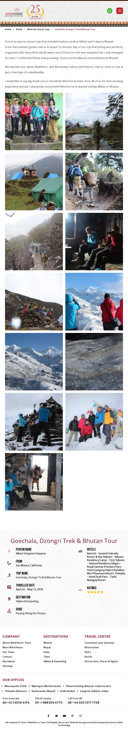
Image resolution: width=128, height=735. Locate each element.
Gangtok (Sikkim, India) (94, 691)
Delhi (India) (67, 691)
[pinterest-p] (72, 716)
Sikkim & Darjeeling (55, 661)
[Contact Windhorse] (109, 10)
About (19, 29)
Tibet (47, 656)
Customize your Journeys (99, 642)
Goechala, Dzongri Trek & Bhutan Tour (75, 29)
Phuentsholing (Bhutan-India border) (88, 686)
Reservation (91, 647)
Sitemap (7, 666)
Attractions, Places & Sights (101, 661)
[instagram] (80, 716)
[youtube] (64, 716)
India (46, 652)
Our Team (8, 652)
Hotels (88, 656)
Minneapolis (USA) (15, 686)
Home (8, 29)
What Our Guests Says (38, 29)
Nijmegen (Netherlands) (46, 686)
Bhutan (48, 642)
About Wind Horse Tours (16, 642)
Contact (7, 656)
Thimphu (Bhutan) (15, 691)
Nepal (47, 647)
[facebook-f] (48, 716)
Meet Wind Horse (12, 647)
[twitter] (56, 716)
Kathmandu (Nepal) (43, 691)
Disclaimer (8, 661)
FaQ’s (87, 652)
